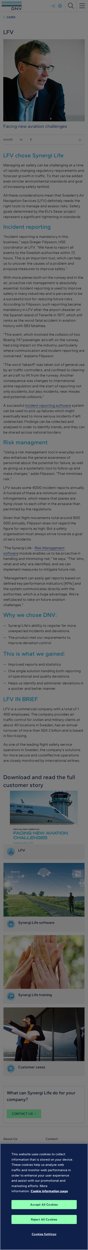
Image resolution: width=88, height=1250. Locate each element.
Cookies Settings (44, 1234)
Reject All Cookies (44, 1219)
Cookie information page (49, 1191)
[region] (44, 1196)
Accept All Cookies (44, 1204)
